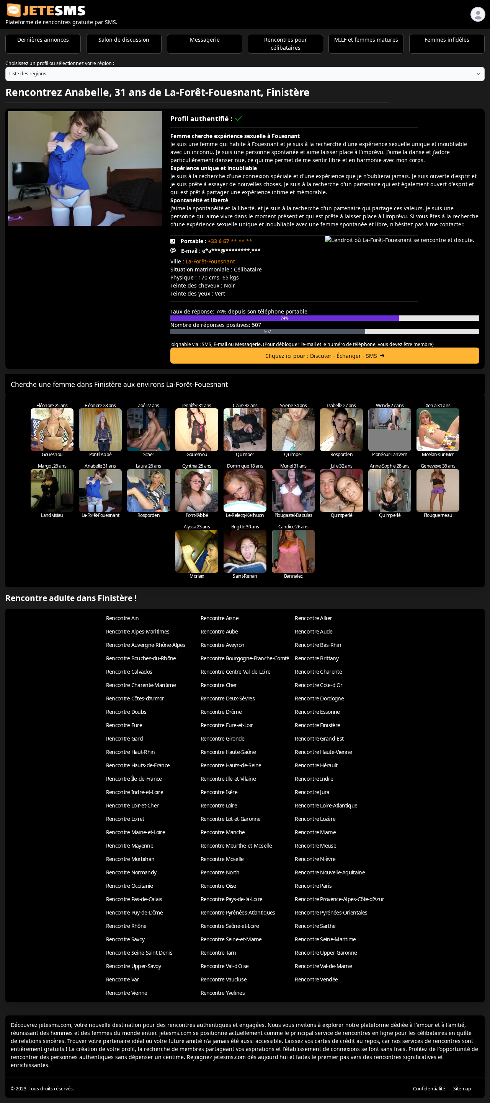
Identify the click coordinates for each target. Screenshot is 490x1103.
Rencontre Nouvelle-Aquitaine (329, 872)
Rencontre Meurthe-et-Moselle (236, 845)
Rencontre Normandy (131, 872)
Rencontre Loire (219, 805)
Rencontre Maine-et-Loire (135, 832)
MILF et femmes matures (366, 39)
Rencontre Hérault (316, 765)
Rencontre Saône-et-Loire (230, 925)
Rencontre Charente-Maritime (141, 685)
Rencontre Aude (313, 631)
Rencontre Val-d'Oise (225, 966)
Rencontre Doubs (126, 711)
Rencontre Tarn (218, 952)
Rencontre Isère (219, 792)
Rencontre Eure (124, 725)
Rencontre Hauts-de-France (138, 765)
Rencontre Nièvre (315, 859)
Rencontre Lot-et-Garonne (231, 818)
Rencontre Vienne (126, 992)
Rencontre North (220, 872)
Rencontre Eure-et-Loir (227, 725)
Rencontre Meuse (315, 845)
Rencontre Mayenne (129, 845)
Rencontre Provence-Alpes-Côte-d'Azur (339, 899)
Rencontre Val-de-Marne (323, 966)
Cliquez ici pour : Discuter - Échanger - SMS (321, 355)
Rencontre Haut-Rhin (130, 751)
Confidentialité (429, 1088)
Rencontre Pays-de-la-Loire (232, 899)
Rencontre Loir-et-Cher (132, 805)
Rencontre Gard (124, 738)
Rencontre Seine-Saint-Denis (139, 952)
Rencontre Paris (313, 885)
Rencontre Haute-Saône (228, 751)
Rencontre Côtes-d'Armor (135, 698)
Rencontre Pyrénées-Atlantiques (238, 912)
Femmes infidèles (447, 39)
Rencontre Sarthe (315, 925)
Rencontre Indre (314, 778)
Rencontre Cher (219, 685)
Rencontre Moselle (222, 859)
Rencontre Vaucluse (224, 979)
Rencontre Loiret (125, 818)
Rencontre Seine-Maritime (325, 939)
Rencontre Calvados (129, 671)
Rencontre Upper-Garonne (326, 952)
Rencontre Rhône (126, 925)
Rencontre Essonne (317, 711)
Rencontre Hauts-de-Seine (231, 765)
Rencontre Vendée (316, 979)
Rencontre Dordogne (319, 698)
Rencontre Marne (315, 832)
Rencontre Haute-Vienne (323, 751)
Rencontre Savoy (125, 939)
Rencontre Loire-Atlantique (326, 805)
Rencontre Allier (313, 618)
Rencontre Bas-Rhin (318, 644)
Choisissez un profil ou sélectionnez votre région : (59, 63)
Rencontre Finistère (317, 725)
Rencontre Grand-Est (319, 738)
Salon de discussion (123, 39)
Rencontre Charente (318, 671)
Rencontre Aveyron (223, 644)
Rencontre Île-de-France (134, 778)
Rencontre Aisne (220, 618)
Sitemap (462, 1088)
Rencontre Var (122, 979)
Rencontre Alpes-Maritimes (138, 631)
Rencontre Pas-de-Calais (134, 899)
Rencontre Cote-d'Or (318, 685)
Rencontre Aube (219, 631)
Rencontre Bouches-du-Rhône (141, 658)
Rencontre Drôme (221, 711)
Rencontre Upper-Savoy (133, 966)
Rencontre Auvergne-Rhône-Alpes (145, 644)
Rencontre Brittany (316, 658)
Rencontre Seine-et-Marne (231, 939)
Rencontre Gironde (223, 738)
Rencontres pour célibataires (285, 43)
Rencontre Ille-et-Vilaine (228, 778)
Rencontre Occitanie (129, 885)
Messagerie (205, 39)
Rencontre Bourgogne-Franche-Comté (245, 658)
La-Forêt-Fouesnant (210, 261)
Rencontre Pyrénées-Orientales (331, 912)
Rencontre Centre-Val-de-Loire (236, 671)
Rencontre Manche (223, 832)
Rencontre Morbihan (130, 859)
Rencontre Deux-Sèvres (228, 698)
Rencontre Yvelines (223, 992)
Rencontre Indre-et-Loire (134, 792)
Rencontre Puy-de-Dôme (134, 912)
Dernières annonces (43, 39)
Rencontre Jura (312, 792)
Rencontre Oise (218, 885)
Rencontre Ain (122, 618)
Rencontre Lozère (315, 818)
